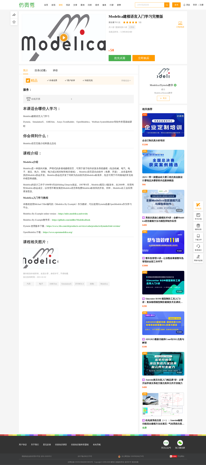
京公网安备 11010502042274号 (132, 456)
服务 (104, 5)
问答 (90, 5)
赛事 (119, 5)
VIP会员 (198, 209)
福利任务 (198, 229)
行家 (112, 5)
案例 (83, 5)
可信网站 (181, 456)
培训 (68, 5)
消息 (188, 5)
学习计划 (198, 219)
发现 (53, 5)
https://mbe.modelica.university (73, 214)
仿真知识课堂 (61, 445)
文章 (75, 5)
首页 (46, 5)
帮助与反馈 (198, 260)
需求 (97, 5)
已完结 (131, 27)
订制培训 (180, 27)
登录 (195, 5)
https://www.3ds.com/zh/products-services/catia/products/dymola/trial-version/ (83, 226)
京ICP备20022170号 (85, 456)
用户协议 (23, 445)
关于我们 (35, 445)
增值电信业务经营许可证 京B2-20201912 (37, 456)
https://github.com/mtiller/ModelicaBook (71, 220)
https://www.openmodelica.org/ (57, 232)
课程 (61, 5)
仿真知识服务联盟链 (80, 445)
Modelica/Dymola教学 (161, 85)
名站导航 (97, 445)
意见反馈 (47, 445)
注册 (201, 5)
